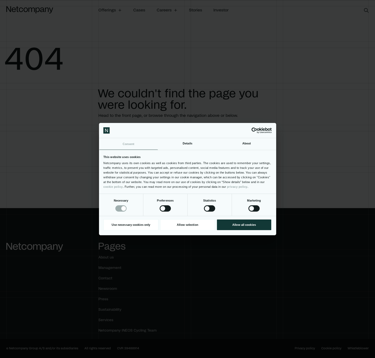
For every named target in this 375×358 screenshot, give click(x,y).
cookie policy (113, 186)
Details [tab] (187, 143)
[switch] (165, 208)
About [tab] (246, 143)
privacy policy (237, 186)
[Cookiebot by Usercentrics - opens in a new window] (254, 130)
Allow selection (187, 224)
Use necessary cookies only (131, 224)
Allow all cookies (244, 224)
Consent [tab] (128, 144)
